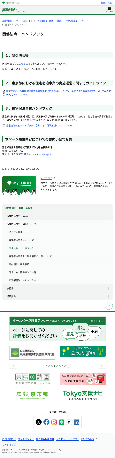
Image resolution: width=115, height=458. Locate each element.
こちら (22, 63)
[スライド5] (52, 366)
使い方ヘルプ (87, 439)
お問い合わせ (9, 439)
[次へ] (102, 366)
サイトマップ (9, 444)
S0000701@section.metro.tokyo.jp (34, 154)
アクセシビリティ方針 (67, 439)
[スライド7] (54, 366)
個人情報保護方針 (45, 439)
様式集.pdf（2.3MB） (17, 94)
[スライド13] (62, 366)
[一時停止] (68, 366)
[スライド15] (65, 366)
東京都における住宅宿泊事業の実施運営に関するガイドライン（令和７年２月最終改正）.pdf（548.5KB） (60, 91)
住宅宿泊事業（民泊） (18, 216)
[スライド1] (46, 366)
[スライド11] (60, 366)
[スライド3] (49, 366)
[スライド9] (57, 366)
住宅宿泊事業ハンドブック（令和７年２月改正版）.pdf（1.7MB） (39, 125)
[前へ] (13, 366)
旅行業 (10, 288)
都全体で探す (107, 2)
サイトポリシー (26, 439)
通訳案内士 (12, 296)
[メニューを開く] (109, 10)
